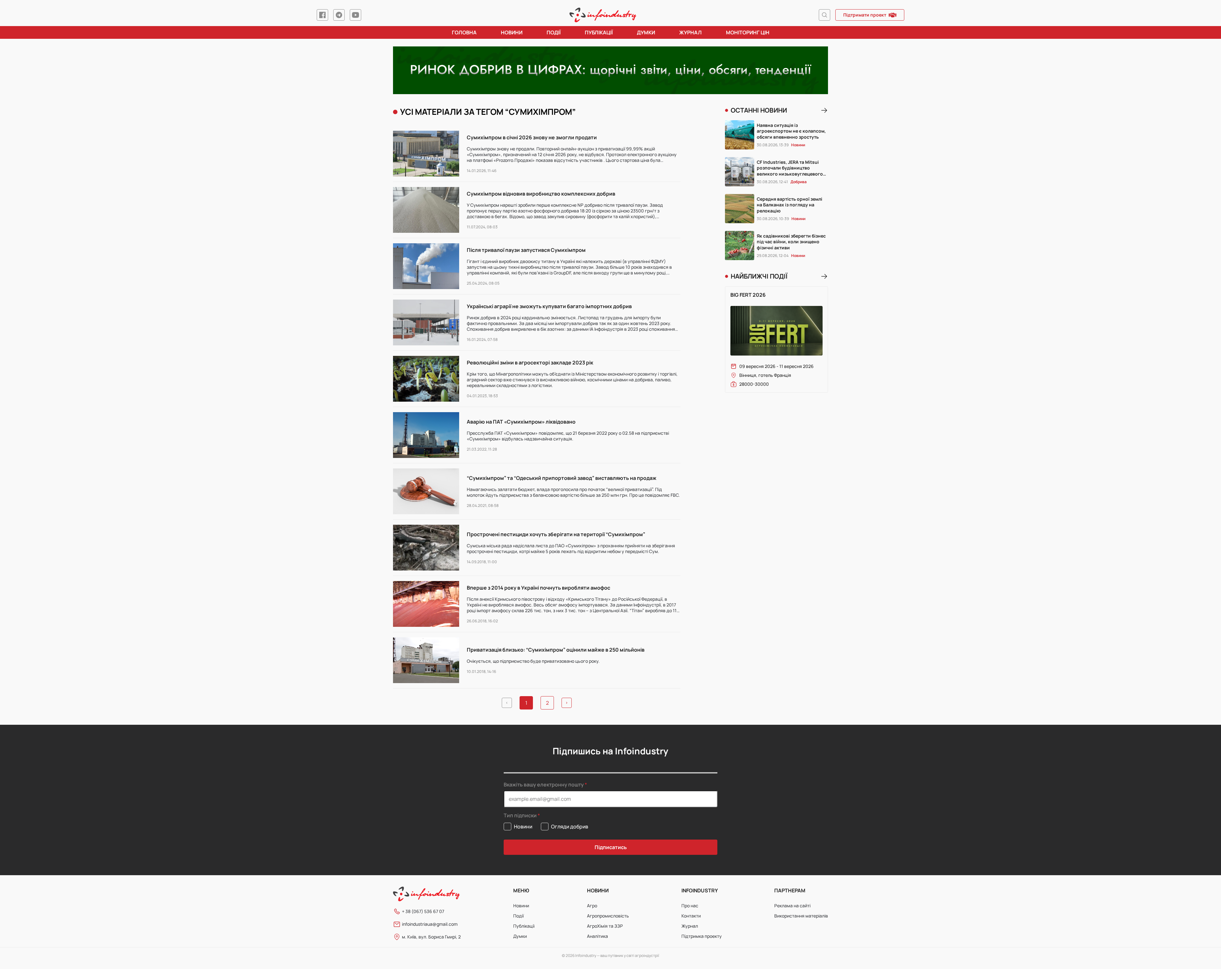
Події (554, 32)
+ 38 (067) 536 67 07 (423, 911)
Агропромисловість (608, 916)
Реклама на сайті (792, 906)
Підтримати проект (864, 15)
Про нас (689, 906)
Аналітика (597, 936)
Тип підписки (520, 815)
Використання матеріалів (801, 916)
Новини (511, 32)
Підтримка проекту (701, 936)
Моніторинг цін (747, 32)
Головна (464, 32)
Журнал (690, 32)
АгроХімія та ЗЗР (605, 926)
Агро (592, 906)
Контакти (691, 916)
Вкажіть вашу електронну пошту (544, 784)
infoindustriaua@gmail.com (430, 924)
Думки (646, 32)
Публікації (599, 32)
